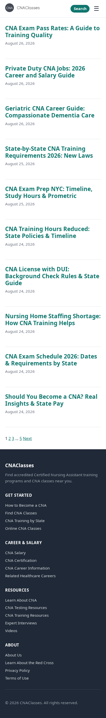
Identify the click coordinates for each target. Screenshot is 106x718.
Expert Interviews (21, 623)
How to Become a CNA (26, 505)
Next (27, 438)
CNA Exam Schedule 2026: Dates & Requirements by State (51, 359)
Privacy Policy (17, 670)
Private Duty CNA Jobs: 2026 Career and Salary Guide (45, 71)
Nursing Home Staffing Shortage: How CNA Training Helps (53, 319)
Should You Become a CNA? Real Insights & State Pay (51, 400)
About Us (13, 655)
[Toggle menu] (96, 8)
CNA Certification (21, 560)
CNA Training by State (25, 520)
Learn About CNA (21, 600)
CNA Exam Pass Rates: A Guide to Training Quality (52, 31)
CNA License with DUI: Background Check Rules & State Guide (52, 276)
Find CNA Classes (21, 513)
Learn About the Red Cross (29, 662)
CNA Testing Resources (26, 607)
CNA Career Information (27, 568)
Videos (11, 630)
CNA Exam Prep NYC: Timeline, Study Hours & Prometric (48, 192)
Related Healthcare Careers (30, 575)
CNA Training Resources (27, 615)
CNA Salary (15, 552)
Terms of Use (17, 678)
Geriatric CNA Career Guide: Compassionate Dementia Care (49, 111)
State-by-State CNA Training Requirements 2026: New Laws (49, 152)
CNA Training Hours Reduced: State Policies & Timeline (47, 232)
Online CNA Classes (23, 528)
